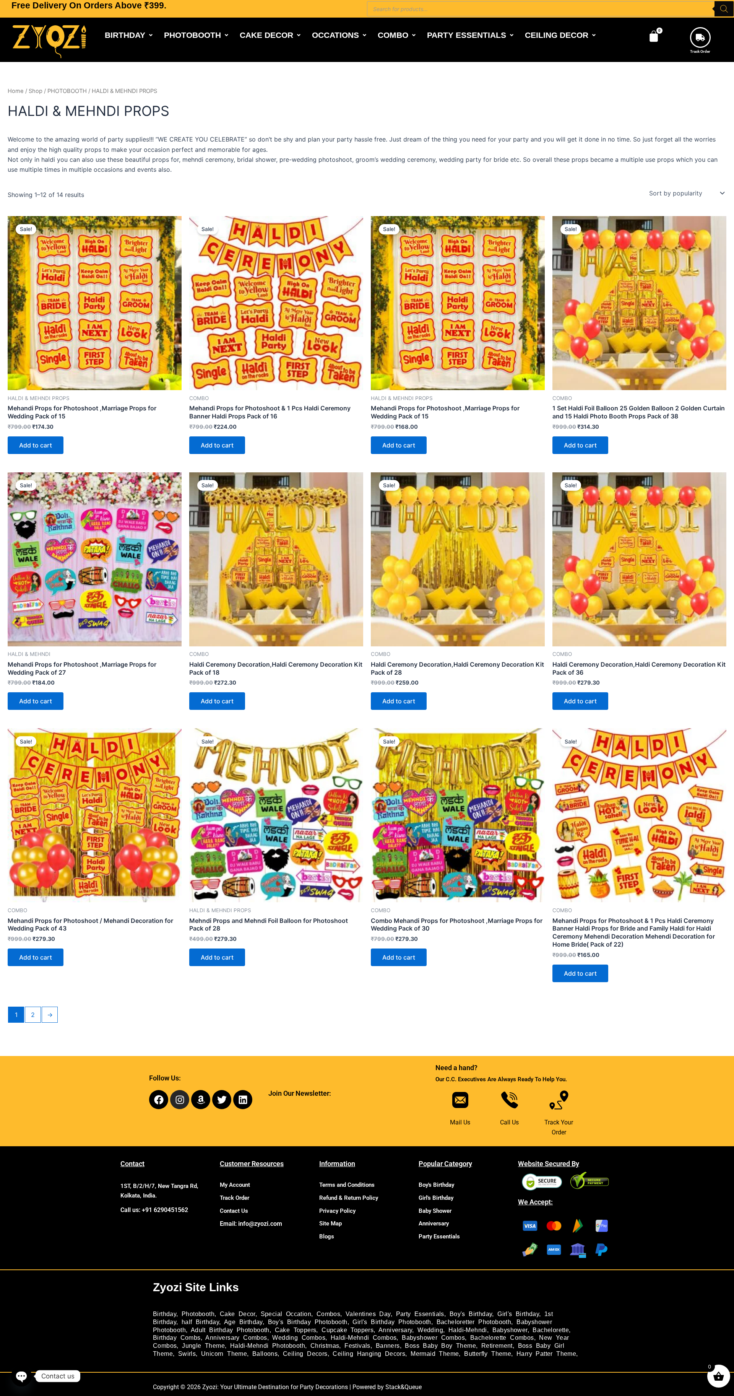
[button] (128, 35)
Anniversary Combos (236, 1337)
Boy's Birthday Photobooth (308, 1322)
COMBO (393, 35)
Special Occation (286, 1314)
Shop (35, 91)
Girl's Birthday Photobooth (391, 1322)
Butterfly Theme (487, 1353)
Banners (388, 1345)
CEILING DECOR (556, 35)
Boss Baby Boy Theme (440, 1345)
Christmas (324, 1345)
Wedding (430, 1330)
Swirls (187, 1353)
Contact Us (234, 1210)
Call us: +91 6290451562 (154, 1210)
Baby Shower (435, 1210)
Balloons (265, 1353)
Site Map (330, 1223)
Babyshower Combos (433, 1337)
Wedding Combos (298, 1337)
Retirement (497, 1345)
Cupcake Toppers (347, 1330)
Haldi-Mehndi (467, 1330)
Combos (328, 1314)
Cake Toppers (296, 1330)
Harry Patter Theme (546, 1353)
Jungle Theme (203, 1345)
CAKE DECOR (266, 35)
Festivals (357, 1345)
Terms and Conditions (347, 1184)
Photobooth (198, 1314)
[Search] (724, 8)
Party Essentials (439, 1236)
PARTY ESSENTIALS (466, 35)
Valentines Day (368, 1314)
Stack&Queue (403, 1387)
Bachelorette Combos (502, 1337)
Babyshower (510, 1330)
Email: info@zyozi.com (251, 1223)
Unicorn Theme (224, 1353)
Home (16, 91)
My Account (235, 1184)
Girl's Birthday (436, 1197)
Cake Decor (237, 1314)
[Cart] (653, 36)
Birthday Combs (177, 1337)
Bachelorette (551, 1330)
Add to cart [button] (35, 445)
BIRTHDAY (125, 35)
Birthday (164, 1314)
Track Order (700, 51)
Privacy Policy (337, 1210)
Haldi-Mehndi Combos (364, 1337)
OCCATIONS (335, 35)
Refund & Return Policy (348, 1197)
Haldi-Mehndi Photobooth (267, 1345)
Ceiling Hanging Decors (369, 1353)
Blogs (326, 1236)
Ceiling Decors (305, 1353)
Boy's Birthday (436, 1184)
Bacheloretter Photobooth (474, 1322)
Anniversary (434, 1223)
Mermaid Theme (435, 1353)
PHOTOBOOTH (192, 35)
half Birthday (200, 1322)
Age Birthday (243, 1322)
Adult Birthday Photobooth (230, 1330)
